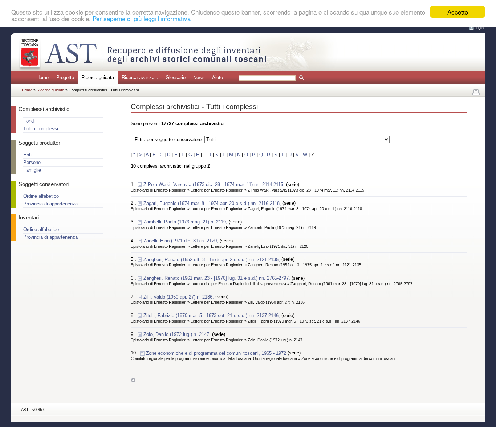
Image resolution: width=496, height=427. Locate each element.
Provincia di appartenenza (50, 203)
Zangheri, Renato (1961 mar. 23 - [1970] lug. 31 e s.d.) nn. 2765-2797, (217, 278)
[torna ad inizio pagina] (133, 380)
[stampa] (476, 92)
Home (42, 77)
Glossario (176, 77)
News (199, 77)
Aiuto (217, 77)
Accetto (457, 11)
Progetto (65, 77)
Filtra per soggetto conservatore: (169, 139)
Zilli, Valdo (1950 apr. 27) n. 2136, (179, 296)
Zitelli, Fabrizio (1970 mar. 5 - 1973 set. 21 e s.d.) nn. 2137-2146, (212, 315)
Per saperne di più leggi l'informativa (142, 18)
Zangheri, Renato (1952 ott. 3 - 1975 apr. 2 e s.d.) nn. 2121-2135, (212, 259)
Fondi (29, 121)
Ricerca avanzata (140, 77)
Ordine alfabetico (41, 196)
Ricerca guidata (51, 90)
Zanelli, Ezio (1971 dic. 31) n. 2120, (181, 240)
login (480, 27)
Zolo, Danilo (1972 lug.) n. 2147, (177, 334)
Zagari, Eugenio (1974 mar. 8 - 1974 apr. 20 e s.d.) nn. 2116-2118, (212, 203)
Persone (32, 162)
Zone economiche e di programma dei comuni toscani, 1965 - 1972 (217, 353)
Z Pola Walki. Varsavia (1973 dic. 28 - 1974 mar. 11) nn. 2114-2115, (214, 184)
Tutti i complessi (40, 128)
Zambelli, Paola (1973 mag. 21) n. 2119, (186, 222)
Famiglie (32, 170)
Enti (27, 154)
